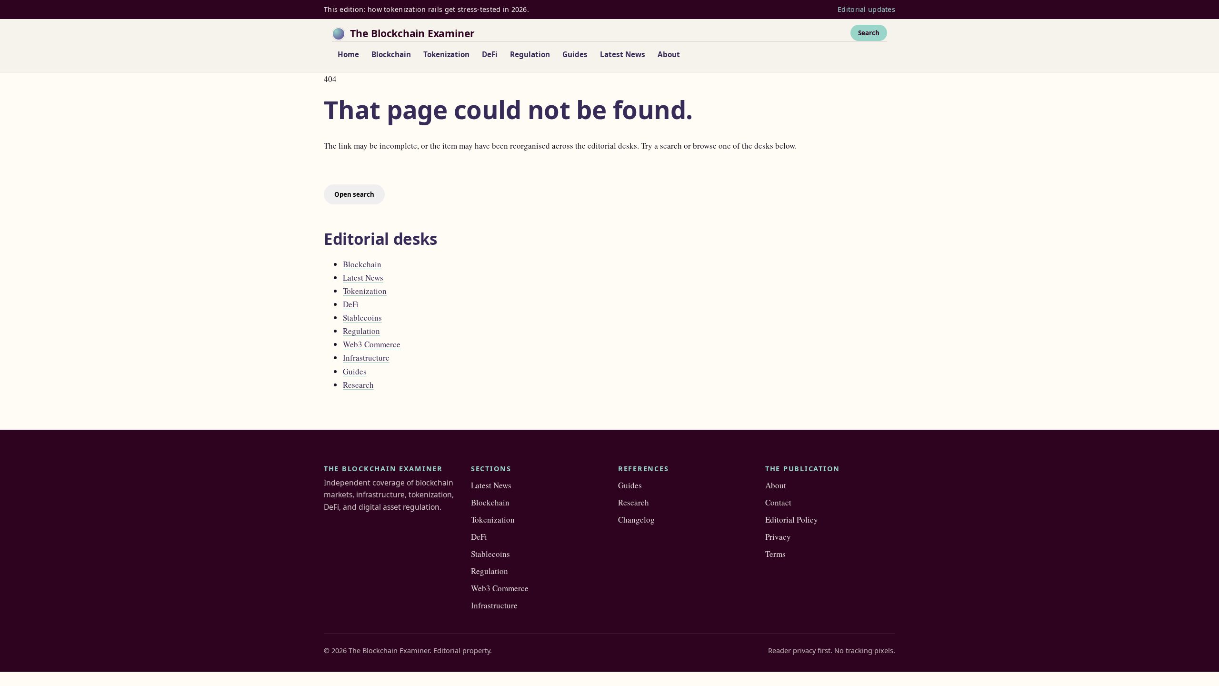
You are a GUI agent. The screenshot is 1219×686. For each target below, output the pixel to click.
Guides (575, 54)
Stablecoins (362, 317)
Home (348, 54)
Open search (354, 194)
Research (358, 384)
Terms (775, 553)
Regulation (530, 54)
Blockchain (391, 54)
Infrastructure (366, 357)
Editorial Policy (791, 519)
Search (868, 33)
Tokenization (446, 54)
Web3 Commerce (371, 344)
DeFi (490, 54)
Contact (778, 502)
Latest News (622, 54)
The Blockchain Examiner (412, 33)
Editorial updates (866, 9)
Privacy (778, 536)
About (669, 54)
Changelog (636, 519)
